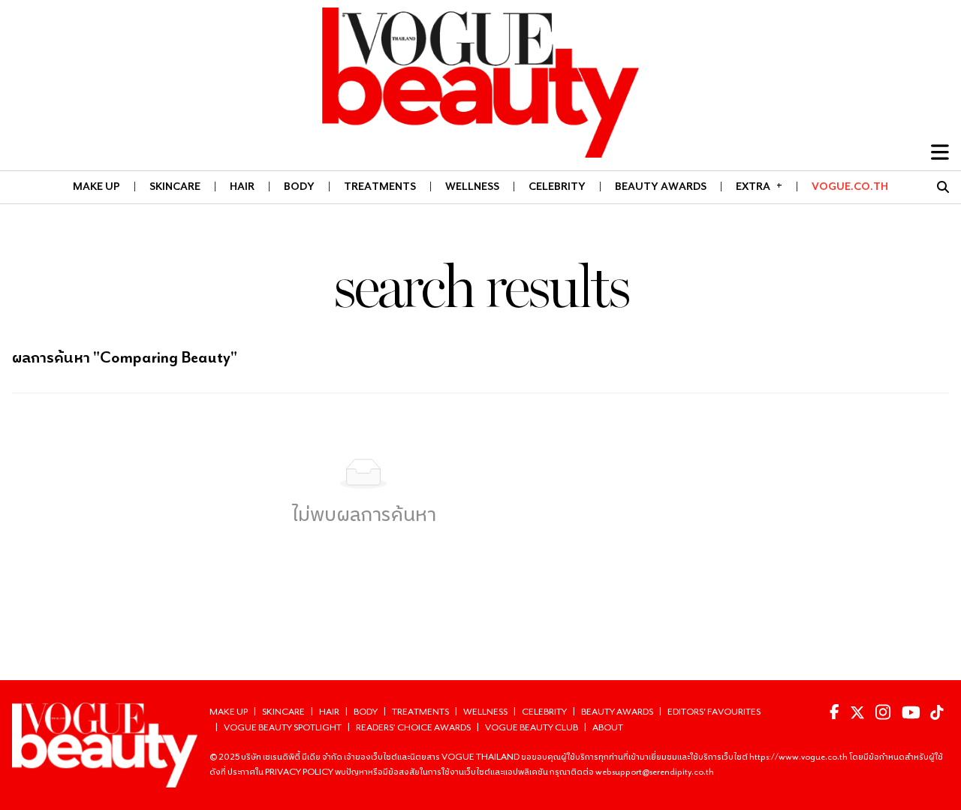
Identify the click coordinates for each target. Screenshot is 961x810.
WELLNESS (472, 186)
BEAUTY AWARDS (660, 186)
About (607, 727)
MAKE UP (96, 186)
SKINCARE (174, 186)
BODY (299, 186)
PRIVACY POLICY (300, 771)
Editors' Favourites (714, 711)
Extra (759, 185)
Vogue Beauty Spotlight (283, 727)
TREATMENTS (380, 186)
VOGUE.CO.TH (850, 186)
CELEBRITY (557, 186)
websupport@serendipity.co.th (654, 771)
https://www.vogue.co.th (799, 756)
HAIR (242, 186)
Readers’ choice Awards (413, 727)
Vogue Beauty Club (531, 727)
